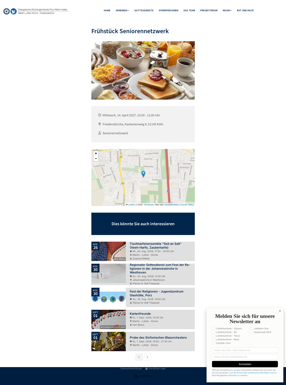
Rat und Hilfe (245, 10)
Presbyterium (208, 10)
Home (107, 10)
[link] (122, 10)
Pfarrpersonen (168, 10)
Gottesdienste (144, 10)
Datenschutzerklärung (131, 368)
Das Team (189, 10)
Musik (226, 10)
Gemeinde (121, 10)
